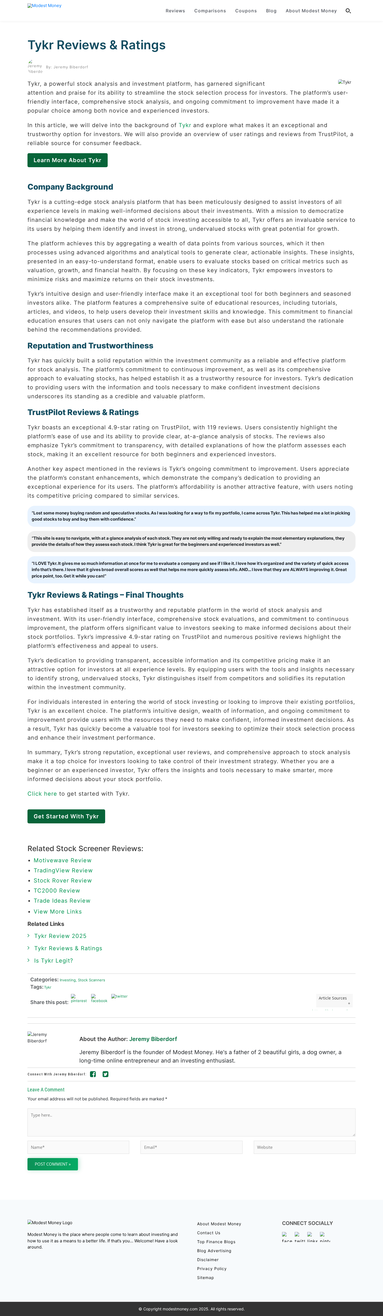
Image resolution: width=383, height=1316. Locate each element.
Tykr (185, 125)
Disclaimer (208, 1259)
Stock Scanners (90, 980)
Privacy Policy (212, 1268)
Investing (67, 980)
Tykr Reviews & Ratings (96, 44)
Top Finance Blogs (216, 1241)
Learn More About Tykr (67, 160)
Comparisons (210, 10)
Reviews (175, 10)
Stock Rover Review (63, 880)
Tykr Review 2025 (60, 936)
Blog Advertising (214, 1250)
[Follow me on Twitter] (106, 1075)
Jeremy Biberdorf (153, 1039)
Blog (271, 10)
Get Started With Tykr (66, 816)
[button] (348, 10)
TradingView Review (63, 870)
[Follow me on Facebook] (93, 1075)
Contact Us (208, 1232)
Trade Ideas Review (62, 900)
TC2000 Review (57, 890)
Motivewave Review (63, 860)
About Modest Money (311, 10)
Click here (42, 793)
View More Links (59, 911)
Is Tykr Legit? (53, 960)
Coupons (246, 10)
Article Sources (333, 998)
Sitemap (205, 1277)
